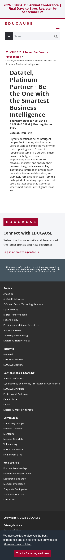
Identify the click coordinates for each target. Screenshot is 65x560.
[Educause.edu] (20, 222)
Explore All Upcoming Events (18, 410)
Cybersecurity (10, 310)
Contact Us (9, 500)
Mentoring (8, 434)
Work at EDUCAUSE (13, 495)
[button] (58, 28)
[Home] (19, 23)
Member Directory (13, 429)
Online (6, 405)
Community (10, 418)
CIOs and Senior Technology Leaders (23, 304)
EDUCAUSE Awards (13, 450)
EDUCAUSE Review (13, 365)
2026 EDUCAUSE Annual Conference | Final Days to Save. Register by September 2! (32, 9)
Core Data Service (13, 360)
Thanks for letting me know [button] (32, 553)
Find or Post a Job (12, 455)
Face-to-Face (10, 399)
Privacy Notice (12, 525)
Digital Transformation (15, 315)
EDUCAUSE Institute (13, 389)
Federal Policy (10, 320)
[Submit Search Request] (56, 36)
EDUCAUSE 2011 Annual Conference (27, 53)
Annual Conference (13, 379)
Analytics (8, 294)
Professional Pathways (15, 394)
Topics (7, 288)
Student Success (12, 331)
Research (8, 355)
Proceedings (13, 57)
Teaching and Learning (15, 336)
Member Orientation (14, 484)
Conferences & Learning (18, 373)
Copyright (9, 518)
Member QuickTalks (13, 439)
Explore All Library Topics (16, 341)
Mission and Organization (17, 474)
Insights (8, 349)
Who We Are (11, 463)
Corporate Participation (15, 489)
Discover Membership (15, 468)
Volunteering (10, 444)
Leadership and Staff (14, 479)
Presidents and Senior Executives (21, 325)
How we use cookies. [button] (17, 544)
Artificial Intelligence (13, 299)
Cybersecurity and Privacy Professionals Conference (31, 384)
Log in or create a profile (19, 252)
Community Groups (13, 424)
